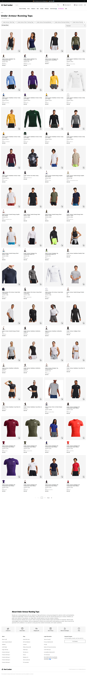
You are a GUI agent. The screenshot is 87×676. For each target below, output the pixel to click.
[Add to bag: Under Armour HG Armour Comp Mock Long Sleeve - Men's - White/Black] (62, 284)
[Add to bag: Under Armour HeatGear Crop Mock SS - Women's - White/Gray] (83, 360)
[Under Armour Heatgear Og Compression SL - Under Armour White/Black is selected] (46, 365)
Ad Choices (46, 654)
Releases (47, 8)
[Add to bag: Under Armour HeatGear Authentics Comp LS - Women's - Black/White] (40, 323)
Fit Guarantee (26, 662)
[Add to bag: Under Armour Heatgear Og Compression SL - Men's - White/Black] (62, 360)
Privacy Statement (48, 641)
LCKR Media (4, 647)
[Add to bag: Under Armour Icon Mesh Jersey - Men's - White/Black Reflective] (40, 167)
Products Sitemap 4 (6, 659)
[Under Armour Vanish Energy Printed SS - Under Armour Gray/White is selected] (3, 327)
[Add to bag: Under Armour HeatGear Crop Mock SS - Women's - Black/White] (19, 399)
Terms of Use (46, 639)
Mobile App (25, 649)
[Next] (84, 1)
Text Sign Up (25, 652)
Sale (66, 8)
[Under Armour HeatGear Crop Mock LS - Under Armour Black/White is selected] (25, 403)
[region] (43, 1)
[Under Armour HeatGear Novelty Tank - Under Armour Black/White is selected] (68, 250)
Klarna (24, 654)
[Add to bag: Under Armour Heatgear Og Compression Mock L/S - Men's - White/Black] (62, 245)
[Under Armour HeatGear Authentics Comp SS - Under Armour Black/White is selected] (25, 365)
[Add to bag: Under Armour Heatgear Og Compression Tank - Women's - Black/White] (19, 51)
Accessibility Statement (48, 652)
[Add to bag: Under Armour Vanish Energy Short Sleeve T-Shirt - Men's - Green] (62, 206)
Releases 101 (25, 657)
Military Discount (26, 647)
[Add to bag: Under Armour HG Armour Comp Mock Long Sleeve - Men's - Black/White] (19, 284)
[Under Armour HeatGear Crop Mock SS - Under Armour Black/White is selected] (3, 403)
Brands (41, 8)
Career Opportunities (6, 641)
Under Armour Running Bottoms (44, 22)
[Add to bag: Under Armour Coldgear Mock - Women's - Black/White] (83, 323)
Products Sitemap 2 (6, 654)
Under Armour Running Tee (79, 22)
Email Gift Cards (26, 639)
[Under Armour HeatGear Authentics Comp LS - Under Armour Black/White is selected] (25, 327)
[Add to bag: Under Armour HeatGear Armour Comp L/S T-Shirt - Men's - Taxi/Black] (62, 90)
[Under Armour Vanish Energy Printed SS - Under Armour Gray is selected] (68, 289)
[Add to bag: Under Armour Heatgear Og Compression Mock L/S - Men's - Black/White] (40, 245)
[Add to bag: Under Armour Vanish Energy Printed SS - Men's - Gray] (83, 284)
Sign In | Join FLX (79, 4)
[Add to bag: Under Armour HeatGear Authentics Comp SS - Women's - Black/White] (40, 360)
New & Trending (22, 8)
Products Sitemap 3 (6, 657)
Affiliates (4, 644)
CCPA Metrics (46, 649)
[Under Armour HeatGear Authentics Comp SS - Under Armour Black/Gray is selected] (3, 365)
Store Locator (26, 659)
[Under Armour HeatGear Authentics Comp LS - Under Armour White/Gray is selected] (46, 327)
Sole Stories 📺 (53, 8)
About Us (4, 639)
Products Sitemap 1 (6, 652)
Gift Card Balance (26, 641)
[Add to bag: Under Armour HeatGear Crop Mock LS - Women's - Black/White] (40, 399)
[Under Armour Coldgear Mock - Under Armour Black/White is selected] (68, 327)
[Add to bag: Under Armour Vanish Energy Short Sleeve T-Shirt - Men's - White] (19, 245)
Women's (33, 8)
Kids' (38, 8)
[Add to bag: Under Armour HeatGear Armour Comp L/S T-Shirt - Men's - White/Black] (62, 128)
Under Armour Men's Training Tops (25, 22)
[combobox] (37, 5)
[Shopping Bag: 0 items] (85, 5)
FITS (45, 644)
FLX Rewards (61, 8)
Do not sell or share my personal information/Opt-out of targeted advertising (50, 658)
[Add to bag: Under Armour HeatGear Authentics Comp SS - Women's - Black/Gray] (19, 360)
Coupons (25, 644)
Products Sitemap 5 (6, 662)
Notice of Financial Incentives (50, 647)
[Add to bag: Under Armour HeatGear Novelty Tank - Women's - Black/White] (83, 245)
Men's (28, 8)
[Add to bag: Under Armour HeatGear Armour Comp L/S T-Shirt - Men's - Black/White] (83, 90)
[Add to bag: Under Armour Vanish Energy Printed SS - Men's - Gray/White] (19, 323)
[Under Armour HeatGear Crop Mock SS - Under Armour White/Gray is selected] (68, 365)
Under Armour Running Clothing (62, 22)
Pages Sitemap (5, 649)
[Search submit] (58, 5)
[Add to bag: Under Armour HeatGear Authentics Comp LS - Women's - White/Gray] (62, 323)
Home (2, 12)
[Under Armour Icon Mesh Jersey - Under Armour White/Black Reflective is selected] (25, 172)
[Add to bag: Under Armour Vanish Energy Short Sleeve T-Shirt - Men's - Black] (40, 206)
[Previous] (2, 1)
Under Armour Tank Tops (8, 22)
